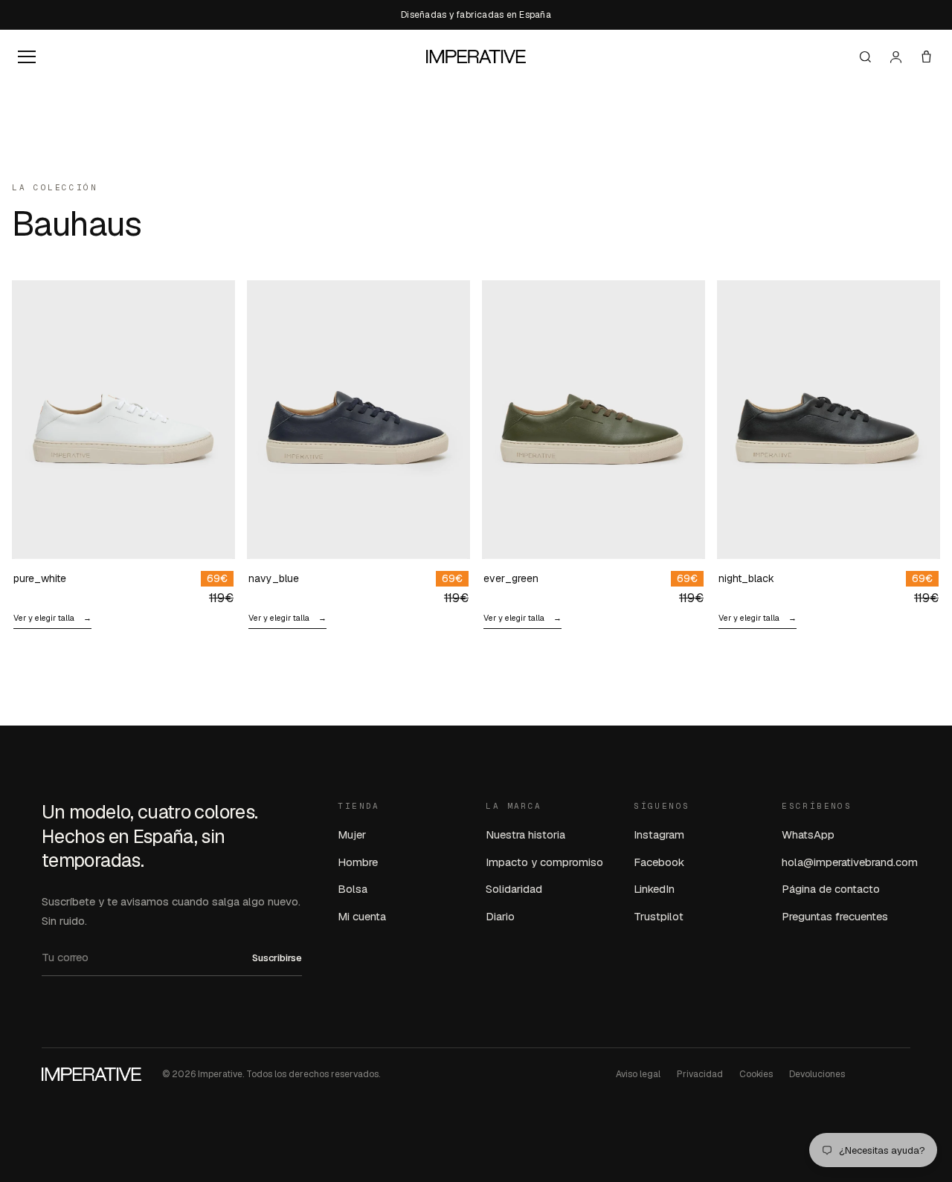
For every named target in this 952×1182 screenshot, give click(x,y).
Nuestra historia (525, 834)
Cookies (756, 1074)
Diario (500, 916)
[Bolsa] (926, 57)
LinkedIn (654, 889)
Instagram (659, 834)
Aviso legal (638, 1074)
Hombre (358, 862)
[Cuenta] (896, 57)
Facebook (659, 862)
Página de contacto (831, 889)
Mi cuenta (362, 916)
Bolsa (352, 889)
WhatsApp (808, 834)
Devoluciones (817, 1074)
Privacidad (700, 1074)
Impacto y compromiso (544, 862)
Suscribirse (277, 958)
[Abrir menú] (27, 57)
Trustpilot (659, 916)
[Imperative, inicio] (476, 56)
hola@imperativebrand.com (850, 862)
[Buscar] (865, 57)
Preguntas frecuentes (835, 916)
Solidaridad (514, 889)
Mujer (352, 834)
